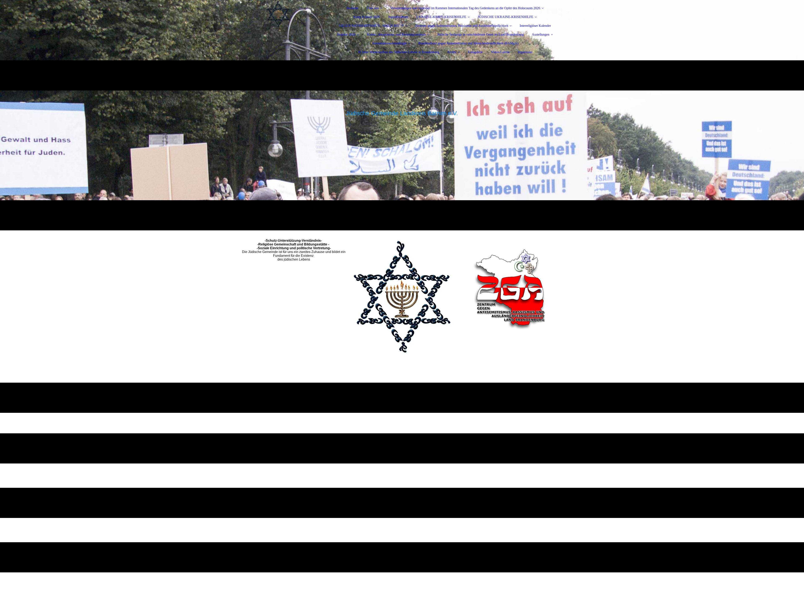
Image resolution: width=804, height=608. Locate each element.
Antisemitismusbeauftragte (389, 43)
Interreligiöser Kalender (535, 25)
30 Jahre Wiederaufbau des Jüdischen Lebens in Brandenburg (398, 52)
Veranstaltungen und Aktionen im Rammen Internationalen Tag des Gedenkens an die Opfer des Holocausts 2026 (465, 8)
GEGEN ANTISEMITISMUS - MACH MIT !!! (371, 25)
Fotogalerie (475, 52)
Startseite (352, 8)
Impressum (525, 52)
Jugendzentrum (398, 17)
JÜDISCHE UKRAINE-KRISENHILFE (505, 17)
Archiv (451, 52)
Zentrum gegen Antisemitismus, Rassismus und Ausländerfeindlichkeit (461, 25)
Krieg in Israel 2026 (366, 17)
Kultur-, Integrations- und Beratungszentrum (396, 34)
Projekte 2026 (346, 34)
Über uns (373, 8)
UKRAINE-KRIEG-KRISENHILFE (441, 17)
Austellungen (540, 34)
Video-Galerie (500, 52)
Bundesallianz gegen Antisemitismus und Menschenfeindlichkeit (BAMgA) (468, 43)
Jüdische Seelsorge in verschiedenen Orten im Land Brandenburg (480, 34)
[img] (277, 14)
